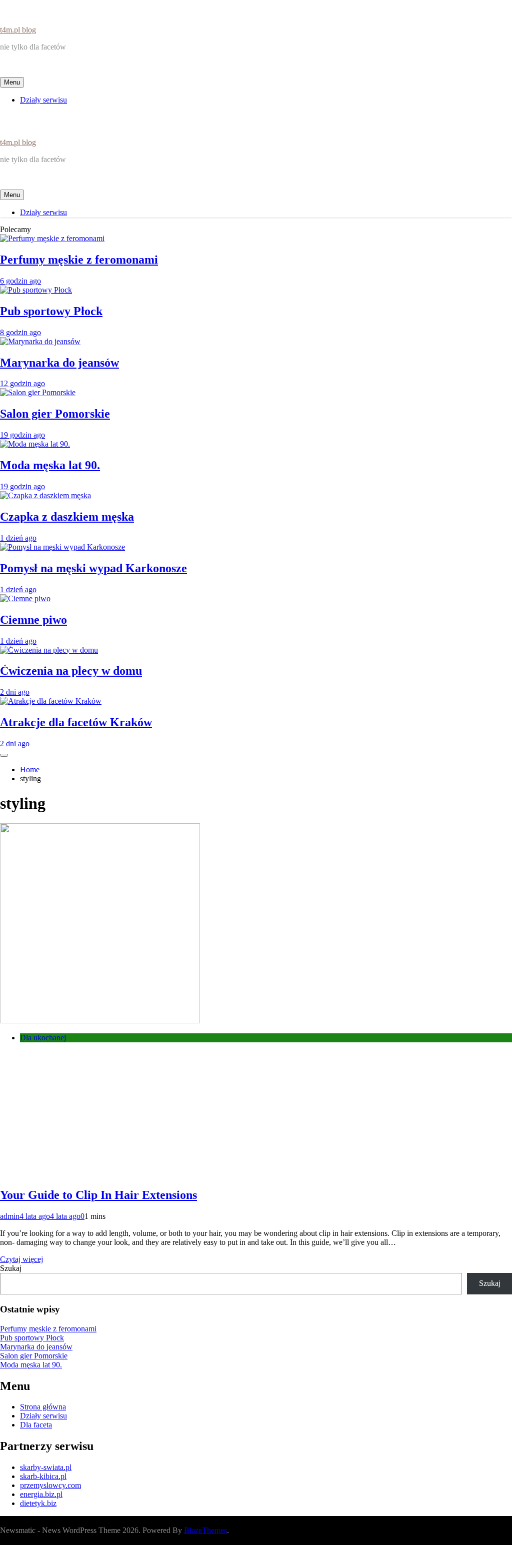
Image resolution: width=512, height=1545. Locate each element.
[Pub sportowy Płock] (36, 290)
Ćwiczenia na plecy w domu (71, 670)
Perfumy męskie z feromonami (79, 259)
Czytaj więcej (21, 1259)
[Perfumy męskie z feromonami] (52, 238)
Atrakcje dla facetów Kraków (76, 722)
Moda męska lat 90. (50, 465)
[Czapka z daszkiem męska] (45, 495)
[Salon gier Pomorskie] (38, 392)
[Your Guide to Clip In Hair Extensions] (100, 1020)
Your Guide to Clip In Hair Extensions (98, 1194)
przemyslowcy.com (50, 1485)
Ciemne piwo (33, 619)
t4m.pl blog (18, 30)
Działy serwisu (43, 100)
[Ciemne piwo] (25, 598)
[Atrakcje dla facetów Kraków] (51, 701)
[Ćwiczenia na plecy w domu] (49, 650)
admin (10, 1216)
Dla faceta (36, 1424)
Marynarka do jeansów (59, 362)
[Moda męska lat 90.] (35, 444)
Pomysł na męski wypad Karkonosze (93, 568)
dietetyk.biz (38, 1503)
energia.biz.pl (41, 1494)
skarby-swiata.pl (46, 1467)
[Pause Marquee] (4, 755)
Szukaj (11, 1268)
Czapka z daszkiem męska (67, 516)
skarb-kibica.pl (43, 1476)
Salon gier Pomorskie (55, 413)
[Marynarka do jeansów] (40, 341)
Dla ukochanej (43, 1037)
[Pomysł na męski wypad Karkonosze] (62, 547)
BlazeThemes (205, 1530)
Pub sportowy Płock (51, 311)
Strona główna (43, 1406)
